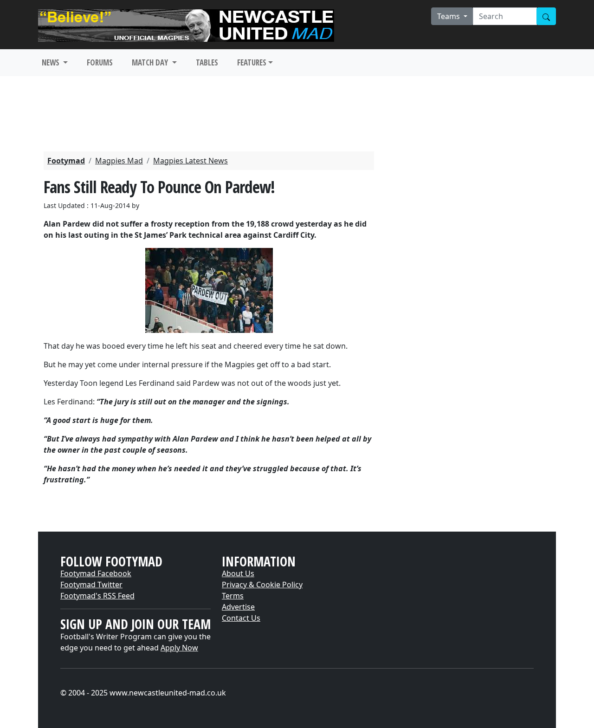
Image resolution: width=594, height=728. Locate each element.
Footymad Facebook (95, 573)
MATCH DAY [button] (151, 62)
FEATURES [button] (251, 62)
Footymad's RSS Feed (97, 596)
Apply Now (179, 648)
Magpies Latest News (190, 161)
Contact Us (241, 618)
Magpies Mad (119, 161)
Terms (233, 596)
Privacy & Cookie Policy (262, 584)
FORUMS (100, 62)
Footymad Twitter (91, 584)
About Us (238, 573)
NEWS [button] (51, 62)
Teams (449, 16)
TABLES (207, 62)
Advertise (238, 607)
